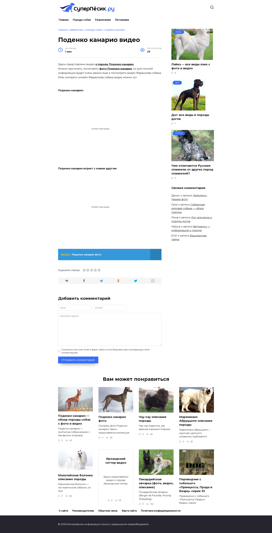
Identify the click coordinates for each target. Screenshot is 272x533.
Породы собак (82, 19)
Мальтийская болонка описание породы (75, 477)
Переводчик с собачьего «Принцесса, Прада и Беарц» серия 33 (195, 485)
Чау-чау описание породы (152, 419)
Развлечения (103, 19)
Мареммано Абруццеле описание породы (195, 420)
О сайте (63, 510)
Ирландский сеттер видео (115, 460)
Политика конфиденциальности (160, 510)
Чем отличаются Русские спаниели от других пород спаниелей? (192, 169)
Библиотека (76, 30)
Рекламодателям (83, 510)
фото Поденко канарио (115, 68)
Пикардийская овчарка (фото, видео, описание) (156, 483)
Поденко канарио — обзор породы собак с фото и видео (74, 419)
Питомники (122, 19)
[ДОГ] (188, 108)
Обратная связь (108, 510)
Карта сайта (129, 510)
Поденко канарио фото (112, 419)
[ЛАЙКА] (192, 58)
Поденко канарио (114, 30)
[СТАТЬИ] (192, 159)
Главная (64, 19)
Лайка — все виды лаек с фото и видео (190, 66)
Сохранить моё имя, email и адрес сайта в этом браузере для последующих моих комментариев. (105, 351)
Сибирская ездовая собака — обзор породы (188, 208)
